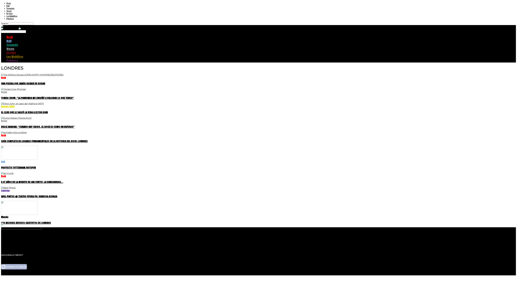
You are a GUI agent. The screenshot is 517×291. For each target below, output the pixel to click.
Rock (8, 4)
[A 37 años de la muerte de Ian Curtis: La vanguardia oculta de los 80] (7, 173)
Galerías (5, 190)
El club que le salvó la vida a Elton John (24, 112)
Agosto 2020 (8, 106)
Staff (9, 242)
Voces (9, 11)
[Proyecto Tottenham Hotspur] (19, 159)
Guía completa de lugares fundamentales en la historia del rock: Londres (44, 141)
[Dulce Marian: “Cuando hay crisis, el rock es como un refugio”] (16, 118)
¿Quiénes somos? (15, 237)
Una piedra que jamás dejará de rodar (23, 83)
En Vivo (9, 14)
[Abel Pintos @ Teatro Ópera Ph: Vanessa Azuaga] (8, 187)
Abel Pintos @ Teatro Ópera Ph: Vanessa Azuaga (29, 196)
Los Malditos (11, 16)
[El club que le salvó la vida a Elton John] (22, 103)
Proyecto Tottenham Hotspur (18, 167)
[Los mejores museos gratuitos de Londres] (19, 214)
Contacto (11, 245)
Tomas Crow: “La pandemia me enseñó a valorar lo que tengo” (37, 98)
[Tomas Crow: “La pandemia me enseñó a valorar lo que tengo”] (13, 89)
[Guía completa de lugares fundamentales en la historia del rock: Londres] (14, 132)
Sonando (10, 9)
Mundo (4, 216)
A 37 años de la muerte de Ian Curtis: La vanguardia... (32, 182)
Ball (8, 6)
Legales (10, 239)
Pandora (10, 19)
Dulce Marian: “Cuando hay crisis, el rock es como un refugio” (38, 126)
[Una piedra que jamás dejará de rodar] (32, 75)
